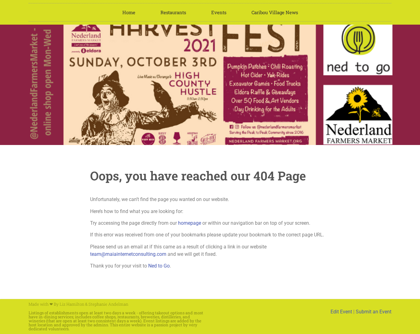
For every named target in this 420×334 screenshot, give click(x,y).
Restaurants (173, 12)
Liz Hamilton (72, 304)
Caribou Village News (275, 12)
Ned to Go (159, 266)
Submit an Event (373, 312)
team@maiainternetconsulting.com (128, 254)
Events (218, 12)
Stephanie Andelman (108, 304)
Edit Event (341, 312)
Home (128, 12)
